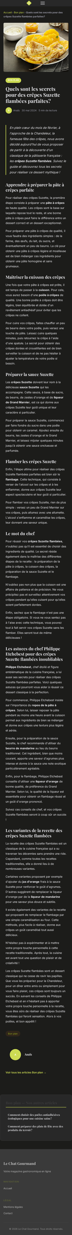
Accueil (7, 12)
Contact (8, 1213)
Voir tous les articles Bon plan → (26, 1072)
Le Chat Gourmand (19, 1163)
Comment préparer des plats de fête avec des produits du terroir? (35, 1128)
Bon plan (19, 12)
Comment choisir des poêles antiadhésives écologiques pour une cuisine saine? (34, 1116)
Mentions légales (13, 1206)
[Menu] (42, 3)
